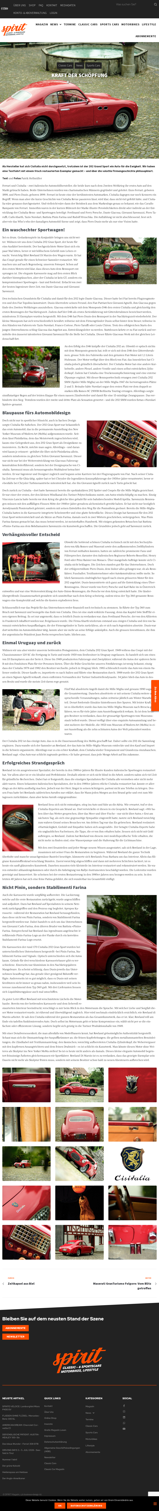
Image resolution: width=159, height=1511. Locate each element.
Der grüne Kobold (11, 1465)
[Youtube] (6, 8)
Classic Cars (65, 65)
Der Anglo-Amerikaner (13, 1478)
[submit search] (155, 4)
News (79, 65)
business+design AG (33, 1494)
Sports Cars (93, 65)
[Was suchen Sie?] (134, 4)
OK (60, 1505)
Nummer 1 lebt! (9, 1459)
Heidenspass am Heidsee (15, 1472)
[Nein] (155, 1503)
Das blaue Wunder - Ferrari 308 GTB (20, 1443)
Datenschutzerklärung (86, 1505)
